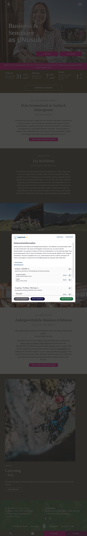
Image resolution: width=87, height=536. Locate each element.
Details (65, 275)
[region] (44, 268)
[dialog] (43, 268)
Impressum (60, 237)
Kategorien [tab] (18, 262)
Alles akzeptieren (66, 299)
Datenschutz (69, 237)
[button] (69, 269)
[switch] (70, 269)
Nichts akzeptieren (37, 299)
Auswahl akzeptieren (21, 299)
